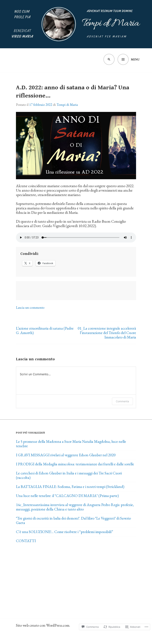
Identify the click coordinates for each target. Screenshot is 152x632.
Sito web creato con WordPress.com (42, 625)
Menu (135, 59)
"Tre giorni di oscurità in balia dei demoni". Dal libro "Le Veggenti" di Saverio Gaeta (73, 520)
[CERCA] (109, 59)
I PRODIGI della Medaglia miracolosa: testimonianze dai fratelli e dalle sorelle (75, 463)
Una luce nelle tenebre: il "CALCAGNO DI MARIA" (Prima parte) (67, 495)
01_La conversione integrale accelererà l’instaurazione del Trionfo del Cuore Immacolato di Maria (107, 333)
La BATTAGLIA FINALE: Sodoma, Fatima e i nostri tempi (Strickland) (70, 486)
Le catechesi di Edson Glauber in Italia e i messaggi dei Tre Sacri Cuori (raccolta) (69, 475)
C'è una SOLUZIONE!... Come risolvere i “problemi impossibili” (64, 531)
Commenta (122, 401)
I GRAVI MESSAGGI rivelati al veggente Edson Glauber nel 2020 (65, 454)
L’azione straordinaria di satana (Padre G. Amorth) (45, 330)
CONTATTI (26, 540)
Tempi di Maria (67, 104)
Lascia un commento (30, 307)
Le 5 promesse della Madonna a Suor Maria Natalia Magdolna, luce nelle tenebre (71, 443)
